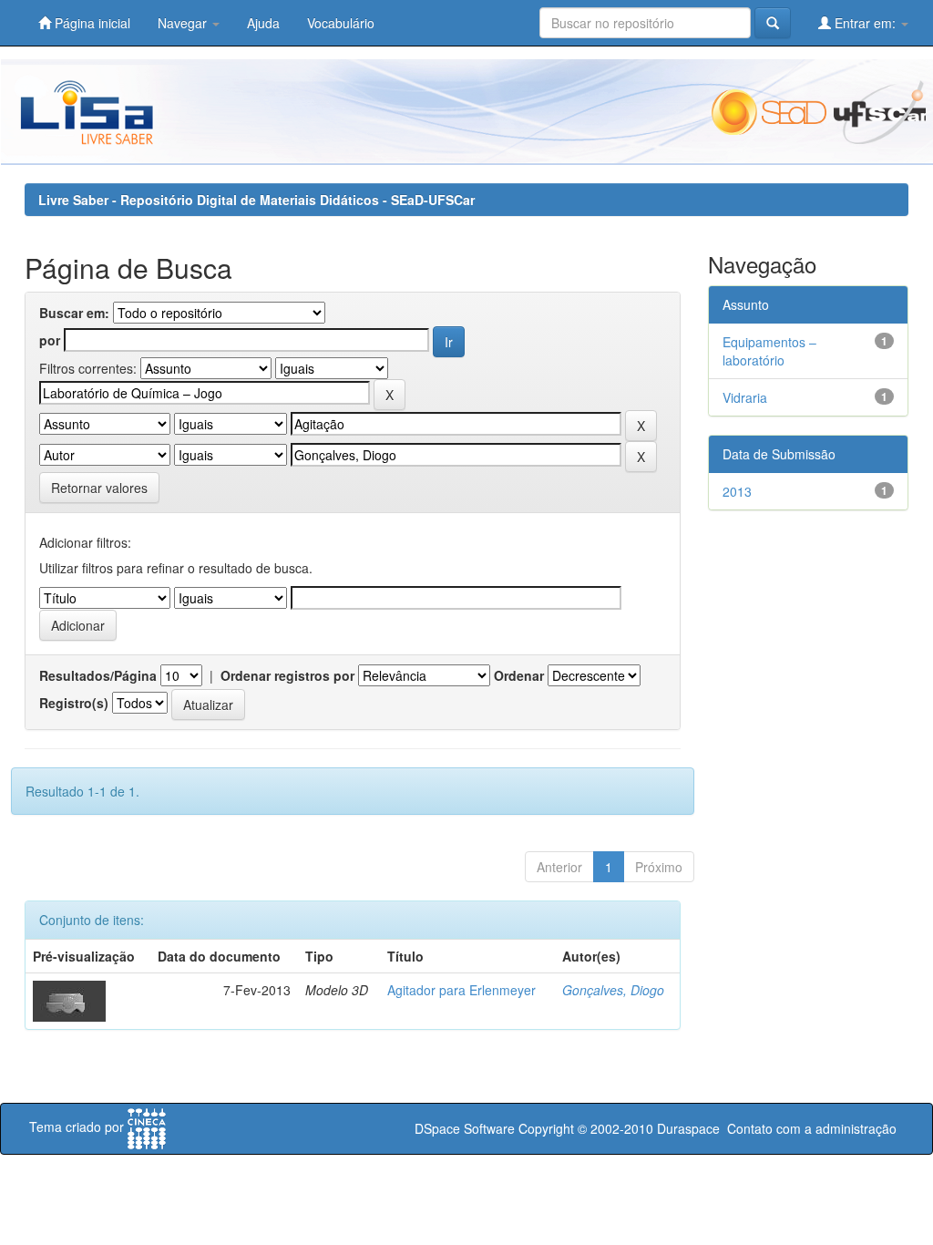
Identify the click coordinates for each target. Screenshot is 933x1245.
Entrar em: (865, 23)
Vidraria (745, 397)
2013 (737, 491)
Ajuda (263, 23)
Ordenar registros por (287, 675)
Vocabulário (340, 23)
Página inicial (90, 23)
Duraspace (688, 1128)
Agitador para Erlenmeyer (461, 990)
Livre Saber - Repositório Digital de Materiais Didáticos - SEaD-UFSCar (256, 199)
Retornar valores (99, 487)
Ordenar (519, 675)
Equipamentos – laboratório (769, 351)
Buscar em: (74, 313)
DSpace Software (465, 1128)
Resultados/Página (98, 675)
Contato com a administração (812, 1128)
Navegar (184, 23)
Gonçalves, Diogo (613, 990)
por (49, 340)
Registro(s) (73, 703)
